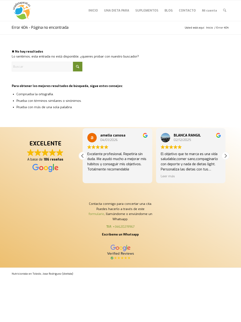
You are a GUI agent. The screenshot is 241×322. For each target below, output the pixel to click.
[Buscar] (224, 10)
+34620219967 (124, 227)
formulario (96, 214)
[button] (225, 155)
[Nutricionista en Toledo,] (22, 10)
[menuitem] (93, 10)
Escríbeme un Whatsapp (120, 234)
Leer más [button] (168, 176)
